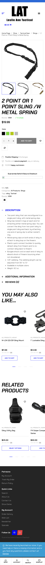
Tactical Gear (25, 33)
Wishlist (39, 562)
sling (8, 193)
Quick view (25, 322)
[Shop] (6, 560)
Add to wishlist (40, 141)
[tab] (22, 210)
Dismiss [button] (6, 553)
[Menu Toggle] (39, 13)
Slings (35, 33)
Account (16, 562)
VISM (10, 118)
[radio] (3, 133)
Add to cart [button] (9, 358)
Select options (15, 448)
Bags (14, 427)
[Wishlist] (39, 560)
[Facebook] (14, 532)
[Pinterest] (19, 532)
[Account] (17, 560)
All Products (15, 191)
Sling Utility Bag (8, 430)
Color (4, 129)
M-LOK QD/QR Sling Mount (13, 340)
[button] (3, 88)
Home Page (6, 33)
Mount (14, 337)
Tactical (13, 193)
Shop (15, 33)
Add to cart (26, 141)
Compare (5, 148)
